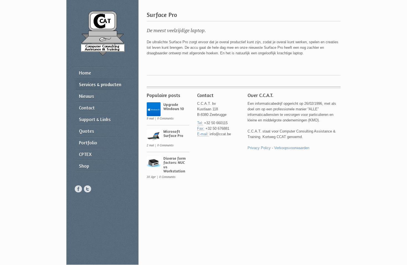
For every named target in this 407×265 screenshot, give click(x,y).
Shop (84, 166)
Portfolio (88, 143)
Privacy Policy (259, 148)
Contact (87, 108)
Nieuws (86, 96)
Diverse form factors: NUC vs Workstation (174, 164)
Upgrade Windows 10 (173, 106)
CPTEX (85, 154)
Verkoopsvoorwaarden (291, 148)
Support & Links (95, 119)
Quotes (86, 131)
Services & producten (100, 84)
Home (85, 73)
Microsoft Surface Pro (173, 133)
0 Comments (165, 118)
